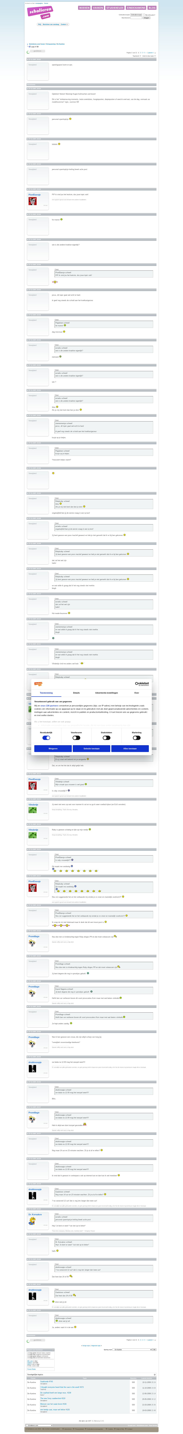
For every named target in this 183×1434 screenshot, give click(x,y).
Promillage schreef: (62, 964)
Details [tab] (76, 693)
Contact (129, 1429)
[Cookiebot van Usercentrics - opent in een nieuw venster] (137, 684)
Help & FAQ (120, 1429)
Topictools (136, 56)
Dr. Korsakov (35, 1214)
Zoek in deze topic (148, 56)
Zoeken (63, 24)
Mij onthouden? (150, 15)
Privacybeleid (79, 1429)
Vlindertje (33, 805)
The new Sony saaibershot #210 (52, 1398)
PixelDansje (35, 195)
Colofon (110, 1429)
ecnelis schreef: (61, 348)
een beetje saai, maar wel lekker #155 (55, 1410)
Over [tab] (136, 693)
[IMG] (29, 1364)
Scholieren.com (142, 1425)
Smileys (29, 1362)
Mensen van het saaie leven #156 (53, 1404)
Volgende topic (96, 1345)
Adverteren (68, 1429)
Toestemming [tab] (46, 693)
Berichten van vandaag (51, 24)
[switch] (76, 738)
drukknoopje (35, 1062)
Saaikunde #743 (46, 1382)
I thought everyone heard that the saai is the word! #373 (62, 1387)
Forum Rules (31, 1369)
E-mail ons (131, 1425)
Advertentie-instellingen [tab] (106, 693)
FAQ (39, 24)
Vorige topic (86, 1345)
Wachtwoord (126, 18)
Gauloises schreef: (62, 1192)
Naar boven (153, 1425)
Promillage (34, 936)
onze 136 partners (50, 705)
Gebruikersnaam (124, 15)
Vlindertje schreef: (62, 782)
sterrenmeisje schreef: (64, 423)
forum (46, 3)
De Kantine (61, 44)
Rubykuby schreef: (62, 501)
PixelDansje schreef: (63, 273)
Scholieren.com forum (37, 44)
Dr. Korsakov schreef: (63, 1242)
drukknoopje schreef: (63, 1090)
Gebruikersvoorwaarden (95, 1429)
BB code (30, 1361)
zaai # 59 (34, 47)
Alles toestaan (130, 748)
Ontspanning (50, 44)
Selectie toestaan (92, 748)
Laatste (150, 52)
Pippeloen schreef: (62, 323)
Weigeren (53, 748)
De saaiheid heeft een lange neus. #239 (55, 1393)
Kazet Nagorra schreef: (64, 989)
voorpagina (39, 3)
